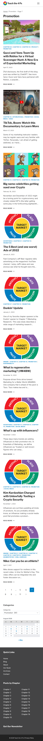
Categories (6, 610)
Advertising (7, 241)
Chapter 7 (7, 708)
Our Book (7, 668)
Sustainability (8, 363)
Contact (6, 674)
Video (11, 119)
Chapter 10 (7, 717)
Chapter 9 (7, 714)
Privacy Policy (29, 738)
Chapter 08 (7, 47)
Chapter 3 (7, 696)
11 (20, 594)
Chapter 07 (7, 304)
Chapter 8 (7, 711)
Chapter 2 (7, 692)
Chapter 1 (7, 689)
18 (16, 631)
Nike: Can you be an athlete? (21, 561)
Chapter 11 (26, 689)
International (18, 117)
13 (27, 628)
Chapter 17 (26, 708)
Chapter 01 (18, 241)
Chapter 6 (7, 705)
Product (35, 47)
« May (21, 640)
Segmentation (8, 557)
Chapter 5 (7, 702)
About (5, 665)
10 (11, 628)
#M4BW (5, 362)
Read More (8, 84)
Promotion (7, 49)
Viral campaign (20, 557)
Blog (5, 662)
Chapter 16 (26, 47)
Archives (6, 671)
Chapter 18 (26, 711)
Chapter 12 (26, 692)
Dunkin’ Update (13, 308)
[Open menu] (38, 3)
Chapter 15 (17, 180)
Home (5, 658)
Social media (20, 426)
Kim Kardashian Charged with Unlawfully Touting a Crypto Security (19, 496)
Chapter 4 (7, 699)
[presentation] (21, 32)
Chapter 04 (23, 553)
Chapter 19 (17, 555)
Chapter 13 (17, 47)
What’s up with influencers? (20, 430)
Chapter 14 (26, 699)
